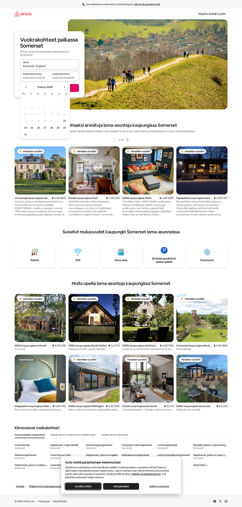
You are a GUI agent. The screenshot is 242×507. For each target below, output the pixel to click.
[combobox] (49, 66)
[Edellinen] (115, 139)
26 (38, 127)
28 (51, 127)
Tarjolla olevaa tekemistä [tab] (114, 434)
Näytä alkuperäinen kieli (147, 4)
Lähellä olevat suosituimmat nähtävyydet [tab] (73, 434)
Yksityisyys (44, 501)
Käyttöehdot (60, 501)
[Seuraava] (127, 139)
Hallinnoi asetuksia (159, 486)
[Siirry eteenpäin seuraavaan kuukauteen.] (64, 87)
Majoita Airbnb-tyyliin (212, 14)
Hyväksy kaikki (83, 486)
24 (25, 127)
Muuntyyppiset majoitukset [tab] (30, 434)
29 (58, 127)
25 (32, 127)
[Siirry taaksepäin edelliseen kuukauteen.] (26, 87)
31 (25, 134)
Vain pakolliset (121, 486)
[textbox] (35, 78)
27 (45, 127)
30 (64, 127)
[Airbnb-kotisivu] (23, 14)
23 (64, 120)
